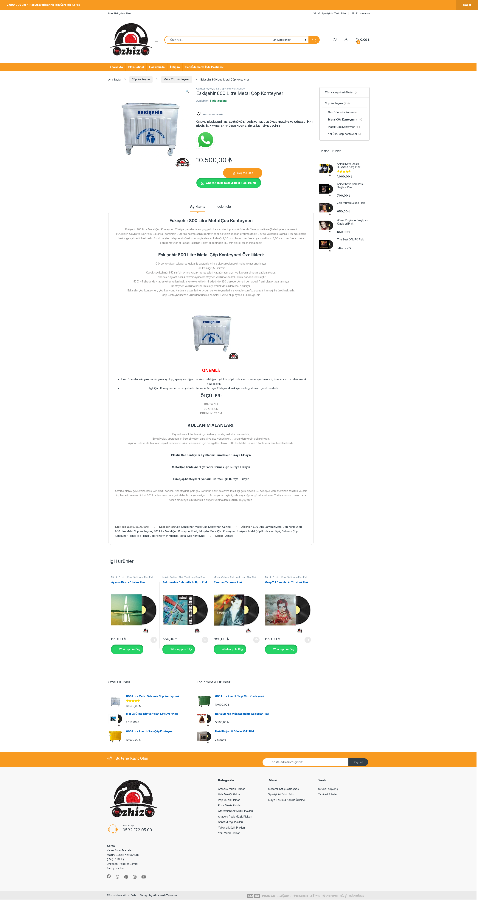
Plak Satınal (136, 67)
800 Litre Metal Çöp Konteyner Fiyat (175, 531)
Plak (129, 577)
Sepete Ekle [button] (203, 640)
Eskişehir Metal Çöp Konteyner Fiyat (258, 531)
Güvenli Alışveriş (328, 788)
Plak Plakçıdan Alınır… (120, 13)
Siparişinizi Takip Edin (334, 13)
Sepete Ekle (245, 172)
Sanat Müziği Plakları (230, 822)
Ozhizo (241, 88)
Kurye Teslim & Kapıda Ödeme (286, 799)
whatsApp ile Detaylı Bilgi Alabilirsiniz (231, 182)
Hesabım (365, 13)
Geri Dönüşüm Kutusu (342, 112)
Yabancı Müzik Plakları (231, 827)
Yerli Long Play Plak (143, 577)
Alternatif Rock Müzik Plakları (235, 810)
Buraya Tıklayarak (219, 388)
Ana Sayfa (114, 79)
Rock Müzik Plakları (229, 805)
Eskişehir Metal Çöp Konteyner (217, 531)
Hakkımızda (157, 67)
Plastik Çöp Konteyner (344, 126)
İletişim (175, 67)
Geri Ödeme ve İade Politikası (204, 67)
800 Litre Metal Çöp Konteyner (133, 531)
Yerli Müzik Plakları (229, 833)
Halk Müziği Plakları (229, 794)
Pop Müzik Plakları (229, 799)
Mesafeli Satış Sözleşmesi (283, 788)
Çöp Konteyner (141, 79)
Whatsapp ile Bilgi (129, 649)
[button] (187, 91)
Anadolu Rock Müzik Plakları (235, 816)
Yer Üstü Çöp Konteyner (344, 133)
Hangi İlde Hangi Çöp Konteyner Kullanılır (153, 535)
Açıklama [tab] (197, 206)
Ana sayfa (116, 67)
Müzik (114, 577)
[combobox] (216, 40)
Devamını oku (151, 640)
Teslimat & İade (327, 794)
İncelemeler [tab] (223, 206)
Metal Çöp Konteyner (176, 79)
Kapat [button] (467, 4)
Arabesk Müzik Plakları (231, 788)
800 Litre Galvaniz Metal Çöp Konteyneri (277, 526)
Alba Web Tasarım (165, 895)
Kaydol (358, 762)
